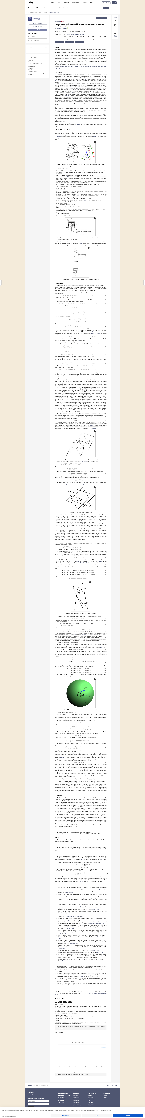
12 (66, 95)
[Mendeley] (71, 1065)
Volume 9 (40, 12)
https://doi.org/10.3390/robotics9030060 (75, 34)
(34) (105, 802)
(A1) (105, 923)
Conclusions (32, 66)
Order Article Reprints (101, 18)
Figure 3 (81, 243)
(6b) (105, 338)
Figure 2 (85, 200)
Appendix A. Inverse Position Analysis (37, 73)
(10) (105, 371)
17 (63, 1046)
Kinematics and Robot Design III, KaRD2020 (83, 39)
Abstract (31, 60)
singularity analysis (59, 68)
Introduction (31, 61)
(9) (105, 364)
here (62, 1091)
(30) (105, 769)
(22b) (105, 615)
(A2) (105, 933)
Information (66, 2)
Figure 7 (68, 721)
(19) (105, 588)
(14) (105, 448)
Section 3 (79, 124)
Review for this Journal (37, 26)
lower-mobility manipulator (66, 66)
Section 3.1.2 (63, 813)
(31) (105, 776)
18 (75, 680)
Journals (52, 2)
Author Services (76, 2)
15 (67, 176)
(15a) (105, 493)
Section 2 (80, 123)
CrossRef (96, 956)
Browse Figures (69, 42)
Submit (114, 2)
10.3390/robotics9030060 (53, 12)
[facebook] (64, 1065)
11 (77, 88)
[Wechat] (66, 1065)
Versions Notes (80, 42)
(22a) (105, 613)
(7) (105, 350)
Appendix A (84, 680)
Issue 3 (45, 12)
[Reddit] (69, 1065)
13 (68, 95)
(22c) (105, 617)
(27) (105, 695)
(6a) (105, 329)
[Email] (56, 1065)
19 (77, 807)
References (31, 74)
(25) (105, 670)
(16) (105, 508)
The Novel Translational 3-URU (35, 63)
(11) (105, 377)
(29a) (105, 714)
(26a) (105, 674)
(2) (105, 302)
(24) (105, 663)
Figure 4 (94, 456)
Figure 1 (59, 136)
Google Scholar (100, 949)
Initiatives (85, 2)
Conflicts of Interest (33, 71)
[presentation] (90, 289)
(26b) (105, 676)
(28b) (105, 707)
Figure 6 (100, 604)
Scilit (82, 977)
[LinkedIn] (61, 1065)
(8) (105, 357)
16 (79, 354)
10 (71, 86)
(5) (105, 320)
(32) (105, 785)
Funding (31, 69)
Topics (58, 2)
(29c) (105, 718)
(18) (105, 580)
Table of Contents (33, 57)
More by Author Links (33, 40)
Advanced (113, 7)
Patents (31, 68)
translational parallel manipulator (82, 66)
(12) (105, 388)
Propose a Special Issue (38, 29)
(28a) (105, 704)
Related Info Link (32, 37)
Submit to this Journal (37, 23)
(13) (105, 397)
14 (69, 95)
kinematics (94, 66)
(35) (105, 818)
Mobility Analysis (32, 65)
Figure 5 (67, 522)
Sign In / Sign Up (106, 2)
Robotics (35, 12)
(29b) (105, 716)
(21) (105, 607)
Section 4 (66, 126)
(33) (105, 793)
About (91, 2)
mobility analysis (102, 66)
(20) (105, 600)
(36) (105, 836)
